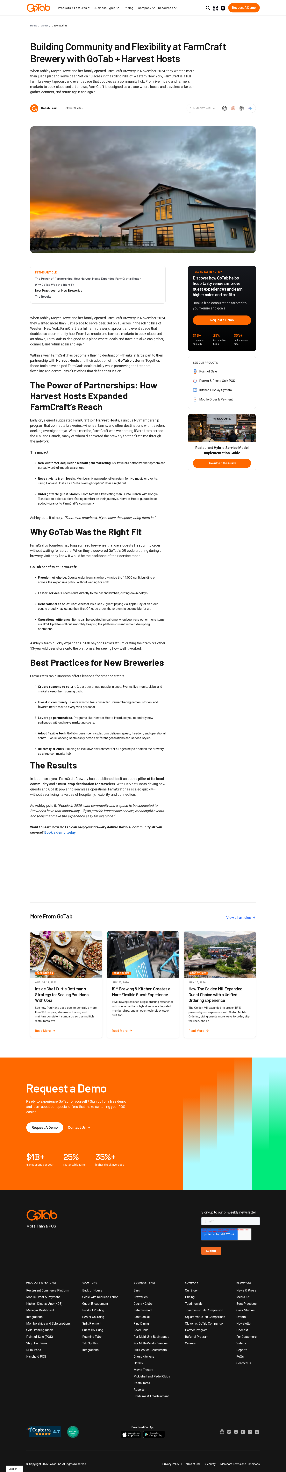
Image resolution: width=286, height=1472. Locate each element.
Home (33, 25)
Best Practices (246, 1304)
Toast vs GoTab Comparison (204, 1310)
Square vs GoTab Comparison (205, 1317)
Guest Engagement (95, 1304)
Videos (241, 1343)
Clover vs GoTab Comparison (204, 1323)
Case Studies (59, 25)
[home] (38, 7)
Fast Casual (142, 1317)
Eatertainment (143, 1310)
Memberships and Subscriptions (48, 1323)
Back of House (92, 1290)
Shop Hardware (36, 1343)
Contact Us (243, 1363)
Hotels (138, 1363)
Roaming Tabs (92, 1337)
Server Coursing (93, 1317)
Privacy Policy (170, 1464)
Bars (137, 1290)
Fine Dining (141, 1323)
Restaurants (142, 1383)
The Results (43, 296)
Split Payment (91, 1323)
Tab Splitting (90, 1343)
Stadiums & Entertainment (151, 1396)
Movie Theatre (143, 1370)
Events (241, 1317)
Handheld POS (36, 1356)
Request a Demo (222, 320)
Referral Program (196, 1337)
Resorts (139, 1389)
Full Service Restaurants (150, 1350)
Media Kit (242, 1297)
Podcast (242, 1330)
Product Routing (93, 1310)
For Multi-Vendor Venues (151, 1343)
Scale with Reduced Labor (100, 1297)
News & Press (246, 1290)
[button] (74, 8)
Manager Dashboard (40, 1310)
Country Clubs (143, 1304)
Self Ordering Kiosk (39, 1330)
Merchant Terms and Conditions (240, 1464)
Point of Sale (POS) (39, 1337)
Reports (241, 1350)
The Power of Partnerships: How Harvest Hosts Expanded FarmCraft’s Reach (88, 278)
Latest (44, 25)
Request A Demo (45, 1127)
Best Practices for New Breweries (58, 290)
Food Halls (141, 1330)
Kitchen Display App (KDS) (44, 1304)
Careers (190, 1343)
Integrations (34, 1317)
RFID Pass (33, 1350)
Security (210, 1464)
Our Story (191, 1290)
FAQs (240, 1356)
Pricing (128, 8)
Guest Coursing (92, 1330)
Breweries (141, 1297)
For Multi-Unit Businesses (151, 1337)
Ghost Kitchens (144, 1356)
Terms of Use (192, 1464)
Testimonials (194, 1304)
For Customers (246, 1337)
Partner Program (196, 1330)
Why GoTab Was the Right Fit (54, 285)
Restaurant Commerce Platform (47, 1290)
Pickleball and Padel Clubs (152, 1376)
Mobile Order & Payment (43, 1297)
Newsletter (244, 1323)
